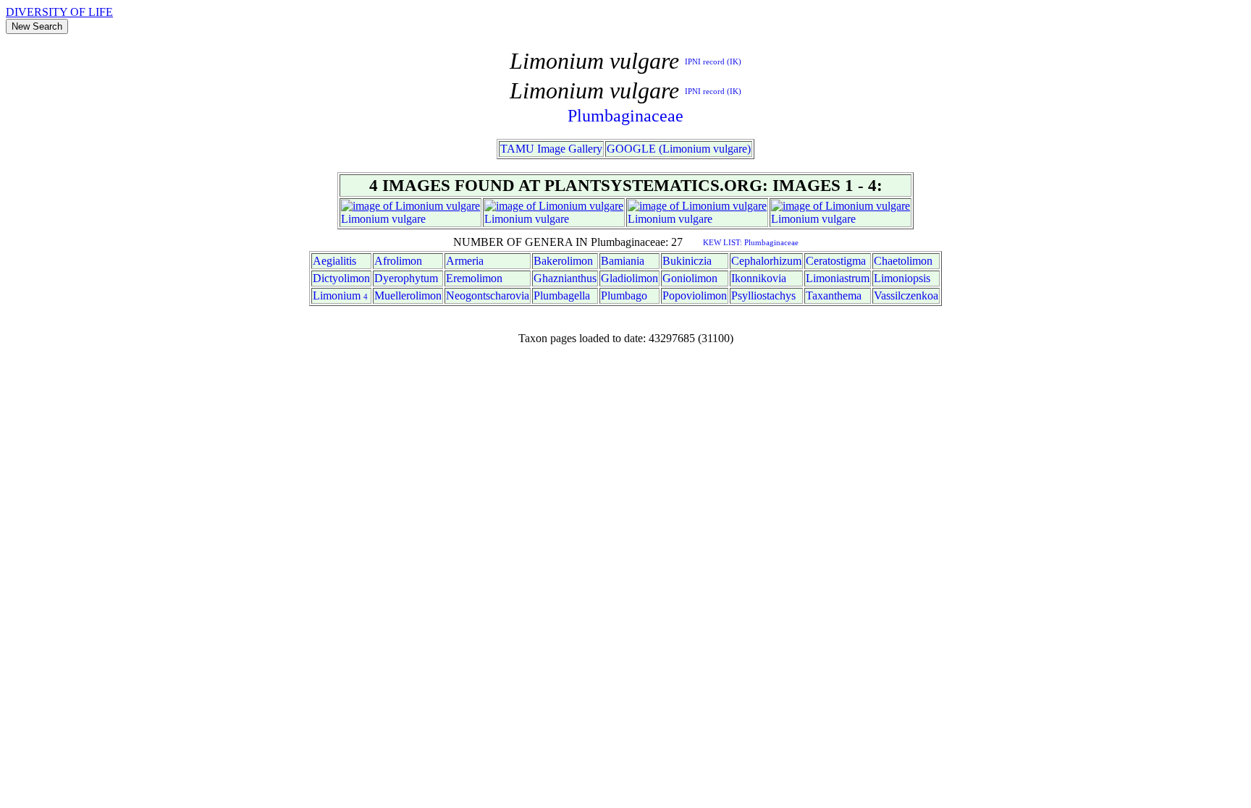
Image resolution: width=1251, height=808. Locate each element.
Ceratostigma (836, 261)
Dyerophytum (406, 278)
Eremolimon (474, 278)
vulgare (409, 219)
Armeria (465, 261)
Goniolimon (689, 278)
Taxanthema (834, 295)
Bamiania (622, 261)
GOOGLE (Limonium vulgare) (679, 149)
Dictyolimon (341, 278)
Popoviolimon (694, 295)
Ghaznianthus (565, 278)
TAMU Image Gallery (551, 149)
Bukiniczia (687, 261)
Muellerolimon (408, 295)
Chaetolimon (903, 261)
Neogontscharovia (487, 295)
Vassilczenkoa (906, 295)
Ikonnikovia (758, 278)
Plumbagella (562, 295)
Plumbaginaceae (625, 115)
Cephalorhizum (766, 261)
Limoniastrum (837, 278)
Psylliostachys (763, 295)
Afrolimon (398, 261)
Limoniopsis (902, 278)
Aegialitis (334, 261)
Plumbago (624, 295)
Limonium (365, 219)
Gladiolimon (629, 278)
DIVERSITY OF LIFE (59, 12)
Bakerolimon (563, 261)
